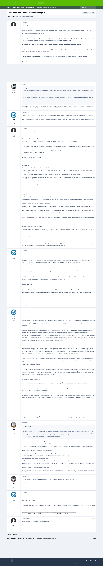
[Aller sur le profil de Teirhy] (14, 130)
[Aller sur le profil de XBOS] (14, 86)
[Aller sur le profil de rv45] (14, 312)
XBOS (14, 90)
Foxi (14, 119)
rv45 (14, 316)
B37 (13, 257)
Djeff (14, 429)
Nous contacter (10, 563)
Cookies (15, 563)
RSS (19, 563)
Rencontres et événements (28, 16)
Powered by (90, 563)
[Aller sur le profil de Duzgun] (9, 16)
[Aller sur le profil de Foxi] (14, 115)
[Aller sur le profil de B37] (14, 252)
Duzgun (13, 16)
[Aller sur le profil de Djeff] (14, 425)
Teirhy (13, 135)
